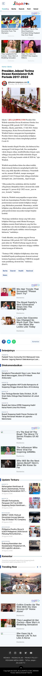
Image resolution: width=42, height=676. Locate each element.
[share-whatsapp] (14, 342)
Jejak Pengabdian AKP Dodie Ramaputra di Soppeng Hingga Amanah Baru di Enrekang (20, 385)
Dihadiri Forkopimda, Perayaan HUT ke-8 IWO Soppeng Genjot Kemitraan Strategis (13, 503)
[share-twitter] (9, 342)
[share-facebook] (4, 342)
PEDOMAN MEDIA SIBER (14, 660)
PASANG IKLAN (17, 658)
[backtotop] (21, 668)
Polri (29, 9)
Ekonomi (6, 512)
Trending (5, 9)
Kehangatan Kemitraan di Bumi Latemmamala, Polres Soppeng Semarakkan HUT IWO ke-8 (13, 488)
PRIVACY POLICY (31, 658)
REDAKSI (6, 658)
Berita (14, 9)
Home (4, 67)
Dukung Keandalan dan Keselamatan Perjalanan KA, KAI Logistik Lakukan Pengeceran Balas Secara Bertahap (14, 545)
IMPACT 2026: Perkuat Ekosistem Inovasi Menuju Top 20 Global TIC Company (14, 517)
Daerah (21, 9)
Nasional (29, 271)
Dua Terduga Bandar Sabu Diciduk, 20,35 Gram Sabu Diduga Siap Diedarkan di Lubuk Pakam (20, 396)
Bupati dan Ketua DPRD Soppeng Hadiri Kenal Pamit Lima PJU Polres (18, 406)
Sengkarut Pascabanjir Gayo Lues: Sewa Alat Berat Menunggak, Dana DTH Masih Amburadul (21, 375)
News (5, 275)
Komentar (35, 341)
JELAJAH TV (20, 663)
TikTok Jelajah (30, 660)
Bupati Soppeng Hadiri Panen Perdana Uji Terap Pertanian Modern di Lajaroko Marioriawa (19, 416)
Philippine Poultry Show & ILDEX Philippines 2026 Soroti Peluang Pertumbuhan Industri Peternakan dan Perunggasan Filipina (14, 531)
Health (20, 271)
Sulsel (35, 9)
